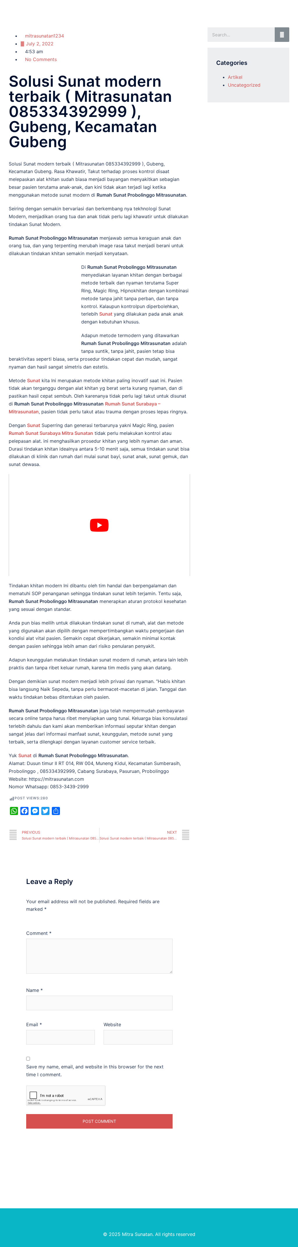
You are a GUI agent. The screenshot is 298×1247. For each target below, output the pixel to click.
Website (112, 1024)
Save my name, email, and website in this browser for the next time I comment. (95, 1070)
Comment (39, 933)
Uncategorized (244, 85)
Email (34, 1024)
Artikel (235, 77)
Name (34, 990)
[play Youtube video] (99, 525)
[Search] (282, 34)
